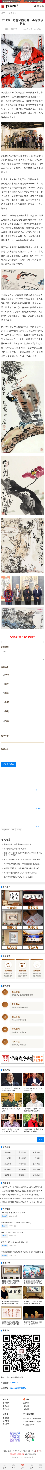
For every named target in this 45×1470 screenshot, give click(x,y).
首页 (3, 13)
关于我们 (6, 1403)
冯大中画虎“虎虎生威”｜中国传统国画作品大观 (21, 864)
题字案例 (26, 1403)
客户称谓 (5, 736)
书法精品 (7, 1169)
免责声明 (6, 1409)
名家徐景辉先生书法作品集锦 (15, 849)
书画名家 (26, 1406)
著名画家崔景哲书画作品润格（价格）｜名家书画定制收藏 (22, 1252)
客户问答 (22, 1152)
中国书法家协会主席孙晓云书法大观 (17, 844)
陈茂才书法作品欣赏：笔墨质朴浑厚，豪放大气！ (23, 859)
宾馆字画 (22, 1164)
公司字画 (36, 1164)
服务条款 (6, 1406)
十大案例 (36, 1158)
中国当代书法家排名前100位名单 (13, 1213)
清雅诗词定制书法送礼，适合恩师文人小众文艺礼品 (22, 1202)
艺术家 (19, 830)
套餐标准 (36, 1175)
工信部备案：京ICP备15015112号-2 (22, 1457)
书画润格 (22, 1175)
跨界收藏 (7, 1175)
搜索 (40, 1139)
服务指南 (6, 1418)
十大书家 (7, 1158)
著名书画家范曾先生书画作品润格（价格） (16, 1223)
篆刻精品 (36, 1169)
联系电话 (5, 749)
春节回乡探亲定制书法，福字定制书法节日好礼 (20, 1195)
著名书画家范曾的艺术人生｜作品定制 (18, 877)
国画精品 (22, 1169)
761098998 (14, 1383)
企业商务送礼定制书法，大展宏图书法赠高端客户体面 (23, 1198)
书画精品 (26, 1409)
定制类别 (5, 694)
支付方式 (6, 1424)
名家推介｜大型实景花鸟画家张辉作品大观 (20, 873)
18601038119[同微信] (18, 1388)
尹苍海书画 (5, 830)
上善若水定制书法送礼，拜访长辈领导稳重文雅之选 (22, 1191)
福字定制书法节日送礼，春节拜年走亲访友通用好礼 (22, 1187)
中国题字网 (13, 29)
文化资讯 (4, 1216)
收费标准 (36, 1152)
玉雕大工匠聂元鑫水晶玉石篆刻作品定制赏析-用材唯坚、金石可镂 (23, 854)
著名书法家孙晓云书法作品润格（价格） (15, 1242)
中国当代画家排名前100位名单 (12, 1232)
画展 (13, 830)
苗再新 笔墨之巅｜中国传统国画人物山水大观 (21, 868)
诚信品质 (7, 1152)
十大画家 (22, 1158)
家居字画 (7, 1164)
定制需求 (5, 647)
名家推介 (12, 13)
